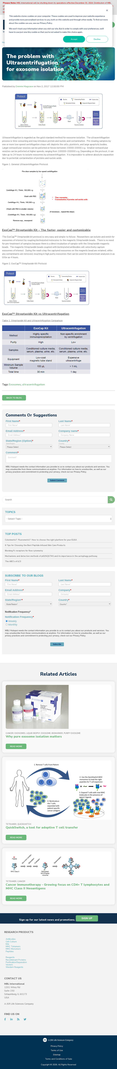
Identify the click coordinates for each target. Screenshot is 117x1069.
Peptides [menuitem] (10, 951)
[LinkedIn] (11, 1019)
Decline (97, 39)
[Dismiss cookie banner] (107, 11)
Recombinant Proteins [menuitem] (16, 960)
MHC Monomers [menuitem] (13, 949)
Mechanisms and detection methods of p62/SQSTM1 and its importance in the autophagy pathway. (51, 556)
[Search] (111, 499)
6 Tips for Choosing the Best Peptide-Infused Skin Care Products (35, 545)
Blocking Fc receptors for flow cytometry (24, 550)
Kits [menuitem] (7, 944)
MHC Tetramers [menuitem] (13, 946)
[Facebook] (5, 1019)
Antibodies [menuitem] (11, 939)
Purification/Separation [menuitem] (16, 962)
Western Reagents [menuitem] (14, 967)
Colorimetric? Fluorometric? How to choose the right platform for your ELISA (41, 539)
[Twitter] (25, 1019)
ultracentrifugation (33, 384)
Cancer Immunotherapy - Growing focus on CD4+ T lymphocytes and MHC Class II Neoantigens (57, 887)
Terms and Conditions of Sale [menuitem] (58, 1059)
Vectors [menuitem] (9, 964)
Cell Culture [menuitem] (11, 941)
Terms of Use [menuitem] (57, 1050)
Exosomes (15, 384)
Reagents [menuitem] (10, 957)
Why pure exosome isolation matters (34, 736)
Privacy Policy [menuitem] (57, 1046)
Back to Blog (14, 397)
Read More (16, 746)
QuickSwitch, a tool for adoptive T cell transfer (42, 827)
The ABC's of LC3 (13, 561)
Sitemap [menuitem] (56, 1055)
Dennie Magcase (24, 86)
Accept (74, 39)
